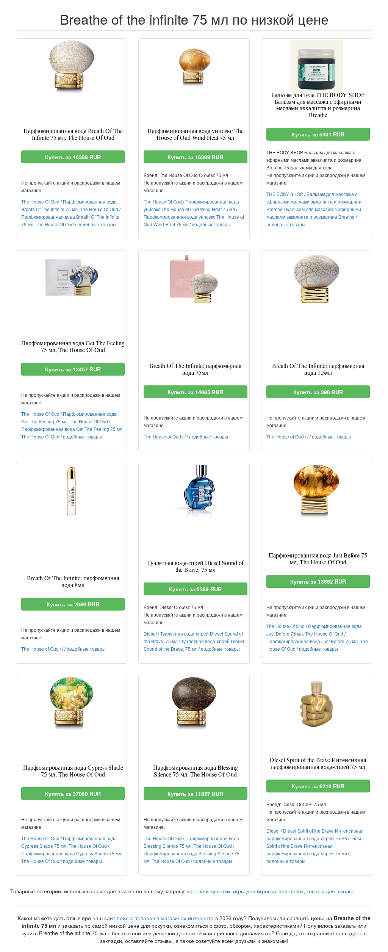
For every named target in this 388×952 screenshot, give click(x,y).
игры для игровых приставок (268, 891)
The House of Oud (162, 436)
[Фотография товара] (71, 66)
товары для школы (330, 891)
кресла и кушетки (208, 891)
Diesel (150, 633)
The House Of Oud (40, 201)
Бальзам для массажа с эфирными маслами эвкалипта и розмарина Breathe (313, 201)
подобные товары (96, 224)
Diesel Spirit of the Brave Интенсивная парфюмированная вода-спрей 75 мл (315, 845)
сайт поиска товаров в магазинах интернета (159, 918)
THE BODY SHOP (284, 194)
